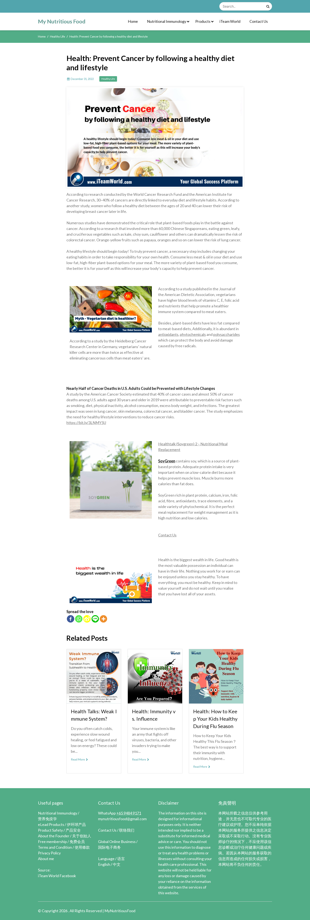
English (104, 864)
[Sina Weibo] (87, 619)
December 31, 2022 (82, 79)
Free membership (52, 841)
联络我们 (126, 830)
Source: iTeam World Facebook (57, 873)
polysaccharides (226, 334)
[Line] (95, 619)
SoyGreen (166, 461)
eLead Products (51, 824)
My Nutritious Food (61, 21)
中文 (116, 864)
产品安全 (73, 830)
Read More (78, 759)
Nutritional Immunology (166, 21)
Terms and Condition (55, 847)
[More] (103, 619)
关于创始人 (81, 836)
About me (46, 858)
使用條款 (82, 847)
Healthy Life (108, 78)
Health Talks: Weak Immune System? (94, 715)
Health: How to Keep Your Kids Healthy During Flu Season (215, 718)
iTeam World (230, 21)
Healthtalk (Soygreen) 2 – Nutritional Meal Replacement (193, 447)
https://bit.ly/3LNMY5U (86, 422)
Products (202, 21)
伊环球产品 (76, 824)
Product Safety (50, 830)
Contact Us (258, 21)
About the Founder (53, 836)
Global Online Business (117, 841)
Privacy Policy (49, 853)
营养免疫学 (47, 818)
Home (133, 21)
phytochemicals (193, 334)
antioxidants (168, 334)
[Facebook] (70, 619)
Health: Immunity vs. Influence (153, 715)
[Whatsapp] (78, 619)
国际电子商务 (109, 847)
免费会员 (77, 841)
